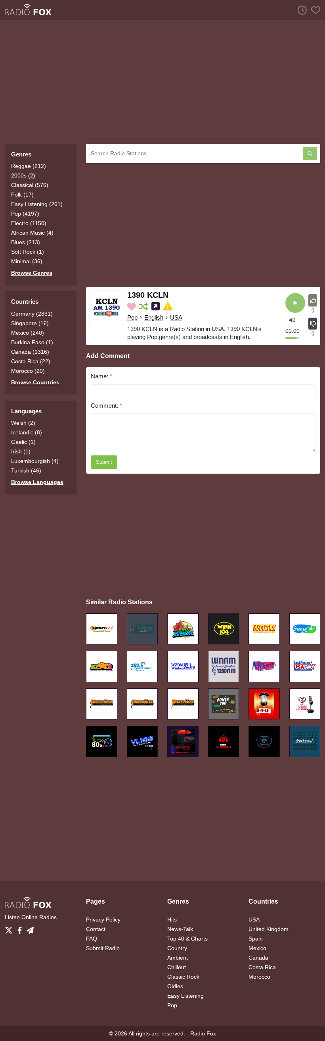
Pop (132, 317)
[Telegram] (30, 928)
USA (176, 317)
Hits (172, 919)
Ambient (177, 957)
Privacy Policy (103, 919)
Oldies (175, 986)
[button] (292, 319)
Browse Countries (35, 382)
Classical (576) (29, 185)
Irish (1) (21, 451)
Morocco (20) (28, 371)
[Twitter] (10, 928)
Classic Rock (183, 977)
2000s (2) (23, 175)
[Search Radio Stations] (310, 153)
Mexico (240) (27, 333)
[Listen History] (300, 10)
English (153, 317)
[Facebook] (21, 928)
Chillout (176, 967)
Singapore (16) (30, 323)
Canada (258, 957)
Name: (101, 376)
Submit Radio (103, 948)
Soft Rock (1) (27, 252)
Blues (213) (25, 242)
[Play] (295, 303)
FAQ (91, 938)
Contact (95, 929)
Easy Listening (185, 996)
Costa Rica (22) (30, 361)
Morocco (259, 977)
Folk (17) (22, 194)
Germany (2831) (32, 313)
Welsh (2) (23, 423)
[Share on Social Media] (156, 306)
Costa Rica (262, 967)
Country (177, 948)
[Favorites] (313, 10)
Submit (104, 462)
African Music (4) (32, 232)
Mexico (257, 948)
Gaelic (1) (23, 442)
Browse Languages (37, 482)
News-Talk (180, 929)
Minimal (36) (26, 261)
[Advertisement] (162, 81)
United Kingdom (269, 929)
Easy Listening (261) (37, 204)
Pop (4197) (25, 213)
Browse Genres (31, 273)
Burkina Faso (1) (32, 342)
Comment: (106, 405)
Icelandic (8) (26, 432)
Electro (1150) (28, 223)
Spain (256, 938)
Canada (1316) (30, 352)
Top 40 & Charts (187, 938)
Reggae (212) (28, 166)
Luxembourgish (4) (35, 461)
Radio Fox (203, 1033)
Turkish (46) (26, 470)
